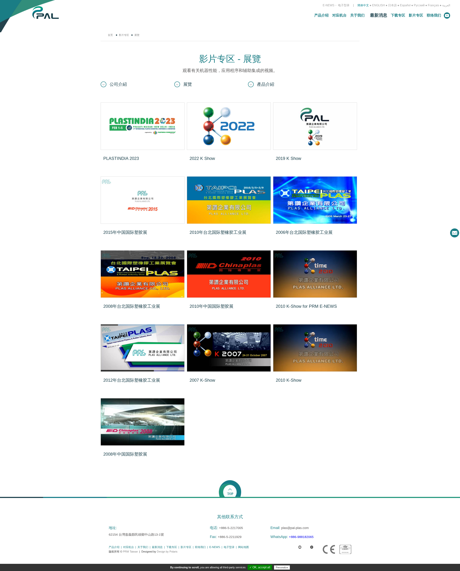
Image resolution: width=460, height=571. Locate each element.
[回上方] (230, 488)
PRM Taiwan (130, 551)
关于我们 (357, 15)
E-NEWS (328, 5)
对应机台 (339, 15)
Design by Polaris (167, 551)
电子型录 (343, 5)
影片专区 (416, 15)
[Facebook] (309, 545)
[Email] (454, 232)
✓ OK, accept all (259, 567)
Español (405, 5)
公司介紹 (118, 84)
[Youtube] (297, 545)
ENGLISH (378, 5)
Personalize (282, 567)
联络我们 (434, 15)
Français (433, 5)
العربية (446, 5)
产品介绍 (321, 15)
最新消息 (378, 15)
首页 (110, 35)
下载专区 (398, 15)
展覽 (187, 84)
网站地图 (243, 547)
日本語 (392, 5)
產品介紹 (265, 84)
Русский (419, 5)
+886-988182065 (301, 537)
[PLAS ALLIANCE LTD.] (45, 12)
